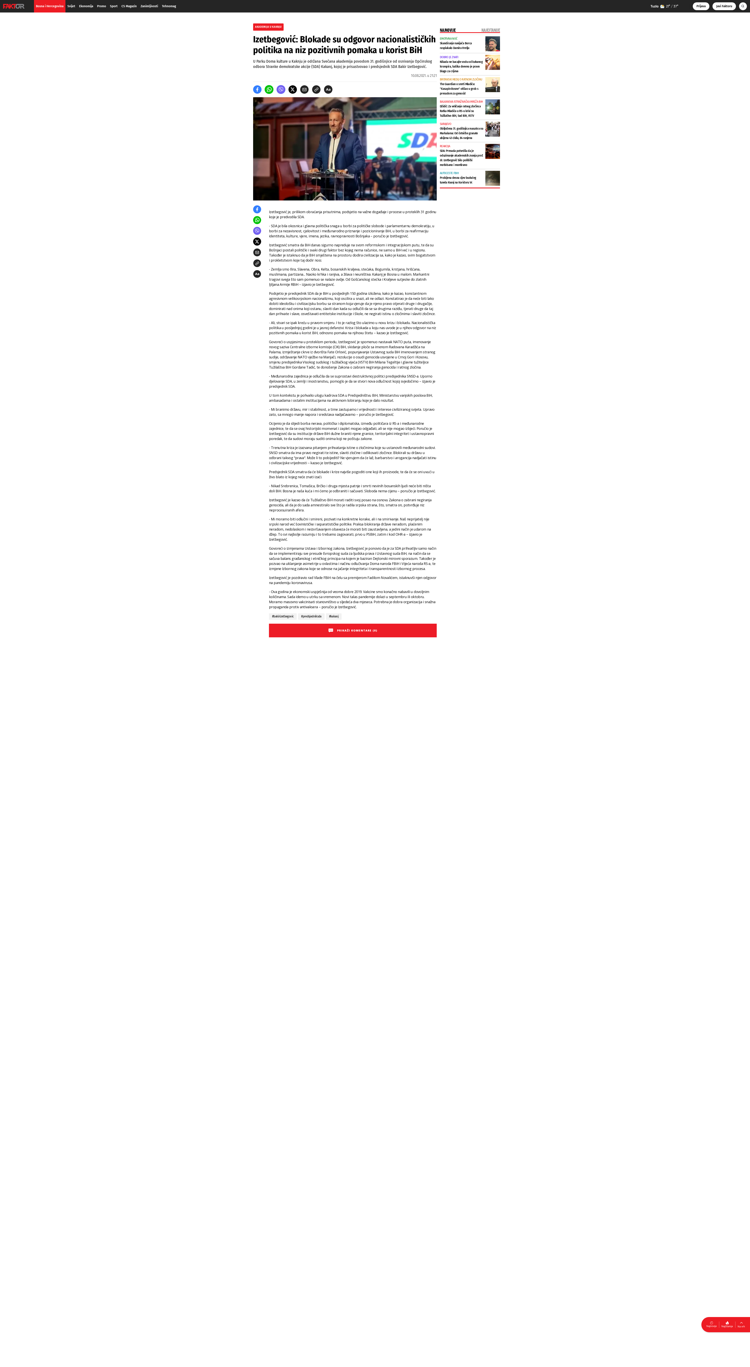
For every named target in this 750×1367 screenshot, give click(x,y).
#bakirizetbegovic (283, 616)
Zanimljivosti (149, 6)
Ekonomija (86, 6)
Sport (114, 6)
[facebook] (257, 89)
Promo (101, 6)
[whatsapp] (269, 89)
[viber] (281, 89)
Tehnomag (169, 6)
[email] (304, 89)
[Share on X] (292, 89)
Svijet (71, 6)
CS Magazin (129, 6)
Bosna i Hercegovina (49, 6)
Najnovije (711, 1326)
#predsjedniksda (311, 616)
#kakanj (334, 616)
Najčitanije (727, 1326)
